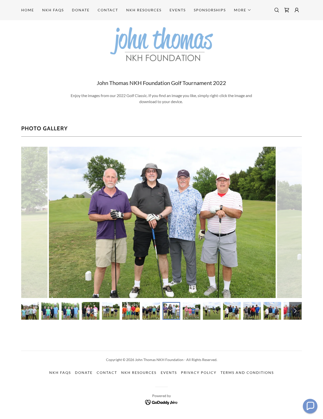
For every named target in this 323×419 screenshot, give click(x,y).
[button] (242, 10)
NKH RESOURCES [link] (144, 10)
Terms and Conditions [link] (247, 372)
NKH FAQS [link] (53, 10)
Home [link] (27, 10)
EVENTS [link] (178, 10)
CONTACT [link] (108, 10)
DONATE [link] (81, 10)
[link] (287, 10)
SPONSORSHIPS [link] (210, 10)
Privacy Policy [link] (199, 372)
